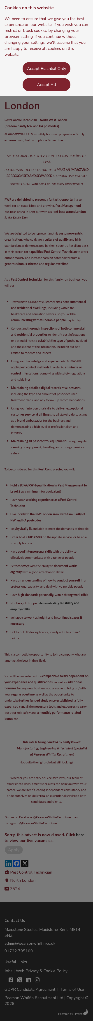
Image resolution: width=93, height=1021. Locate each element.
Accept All (46, 84)
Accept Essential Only (46, 68)
